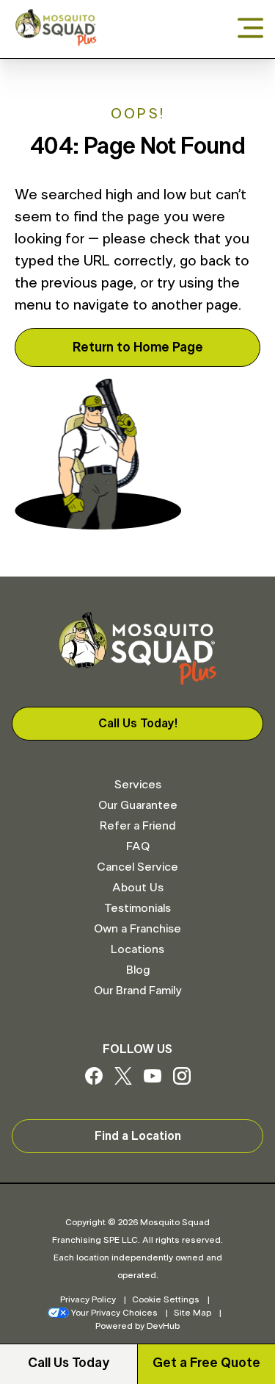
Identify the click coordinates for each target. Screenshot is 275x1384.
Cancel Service (137, 867)
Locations (137, 949)
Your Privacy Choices (114, 1312)
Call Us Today (68, 1363)
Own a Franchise (137, 929)
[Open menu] (250, 29)
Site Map (192, 1312)
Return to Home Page (138, 347)
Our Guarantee (137, 805)
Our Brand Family (137, 990)
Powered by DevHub (137, 1325)
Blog (138, 970)
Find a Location (138, 1136)
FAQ (138, 846)
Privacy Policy (88, 1299)
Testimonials (137, 908)
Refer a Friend (137, 826)
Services (137, 785)
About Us (138, 887)
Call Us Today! (137, 724)
